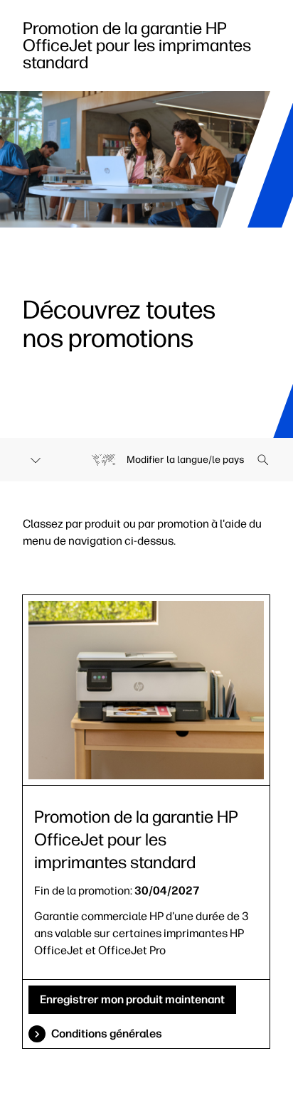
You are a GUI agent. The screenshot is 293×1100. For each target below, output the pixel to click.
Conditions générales (106, 1033)
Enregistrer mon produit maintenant (132, 999)
